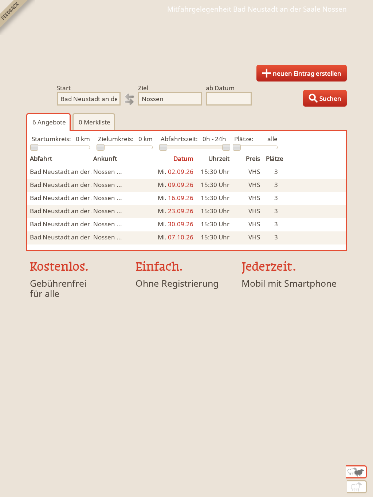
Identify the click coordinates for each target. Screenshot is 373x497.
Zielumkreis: (116, 139)
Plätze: (244, 139)
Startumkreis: (51, 139)
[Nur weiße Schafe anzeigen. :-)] (357, 486)
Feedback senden (17, 17)
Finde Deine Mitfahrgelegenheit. (186, 36)
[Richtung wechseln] (129, 99)
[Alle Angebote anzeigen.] (356, 471)
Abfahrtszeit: (179, 139)
